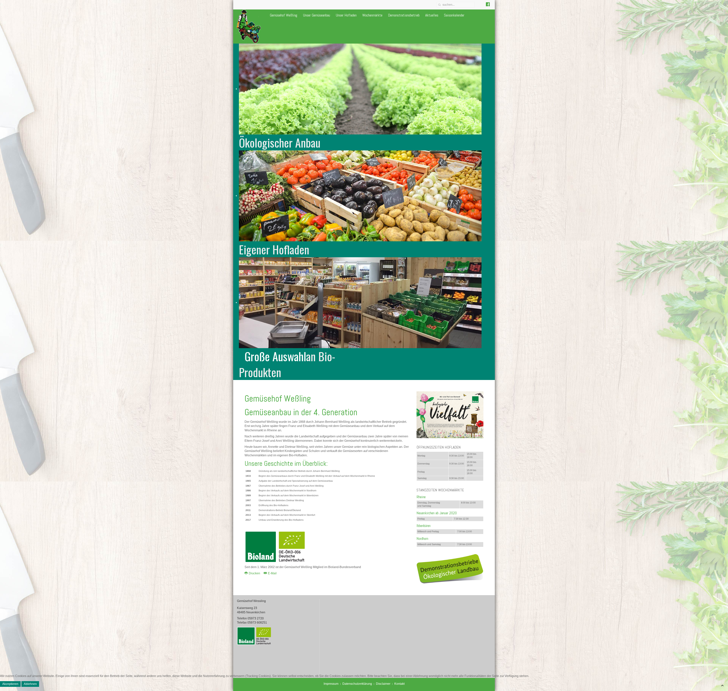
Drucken (254, 573)
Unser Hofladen (346, 15)
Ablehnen (30, 684)
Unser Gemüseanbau (316, 15)
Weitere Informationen (364, 688)
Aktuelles (431, 15)
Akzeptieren (10, 684)
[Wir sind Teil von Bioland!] (450, 414)
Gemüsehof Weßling (283, 15)
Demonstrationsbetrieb (404, 15)
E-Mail (272, 573)
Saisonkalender (454, 15)
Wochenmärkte (372, 15)
